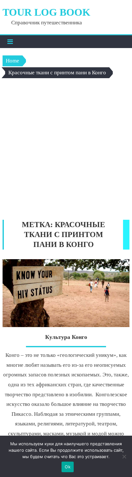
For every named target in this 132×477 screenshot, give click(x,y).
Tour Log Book (46, 12)
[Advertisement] (66, 151)
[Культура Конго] (66, 293)
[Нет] (124, 456)
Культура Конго (66, 337)
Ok (67, 466)
